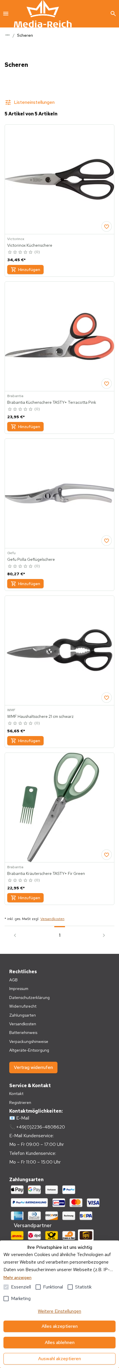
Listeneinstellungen (34, 102)
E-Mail (22, 1118)
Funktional (53, 1287)
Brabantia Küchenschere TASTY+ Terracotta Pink (51, 402)
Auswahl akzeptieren (59, 1359)
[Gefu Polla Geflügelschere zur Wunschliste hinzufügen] (106, 540)
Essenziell (21, 1287)
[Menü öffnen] (6, 13)
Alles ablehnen (60, 1342)
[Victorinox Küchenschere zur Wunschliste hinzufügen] (106, 226)
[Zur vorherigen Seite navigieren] (15, 935)
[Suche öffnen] (113, 13)
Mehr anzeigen (17, 1277)
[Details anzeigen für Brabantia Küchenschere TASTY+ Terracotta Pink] (59, 336)
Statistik (83, 1287)
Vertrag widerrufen (33, 1067)
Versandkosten (52, 919)
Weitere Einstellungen (59, 1311)
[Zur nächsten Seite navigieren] (104, 935)
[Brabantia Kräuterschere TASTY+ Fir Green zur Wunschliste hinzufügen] (106, 854)
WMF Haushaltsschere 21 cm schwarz (40, 716)
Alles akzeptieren (60, 1326)
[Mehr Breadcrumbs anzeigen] (7, 35)
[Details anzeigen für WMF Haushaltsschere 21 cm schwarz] (59, 650)
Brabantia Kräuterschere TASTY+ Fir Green (46, 873)
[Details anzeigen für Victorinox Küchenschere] (59, 179)
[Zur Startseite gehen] (43, 13)
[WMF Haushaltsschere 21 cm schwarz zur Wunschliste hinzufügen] (106, 697)
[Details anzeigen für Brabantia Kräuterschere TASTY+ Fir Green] (59, 807)
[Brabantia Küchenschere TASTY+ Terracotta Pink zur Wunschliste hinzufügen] (106, 383)
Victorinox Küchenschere (29, 245)
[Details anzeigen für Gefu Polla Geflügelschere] (59, 493)
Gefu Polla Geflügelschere (31, 559)
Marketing (21, 1298)
